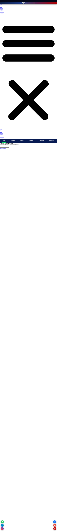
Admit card (1, 9)
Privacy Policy (28, 171)
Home (1, 4)
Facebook (28, 182)
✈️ (2, 525)
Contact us (1, 10)
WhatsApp (28, 181)
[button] (28, 71)
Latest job (1, 8)
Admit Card (28, 162)
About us (13, 140)
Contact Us (28, 170)
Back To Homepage (3, 148)
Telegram (28, 179)
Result (21, 140)
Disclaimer (1, 13)
